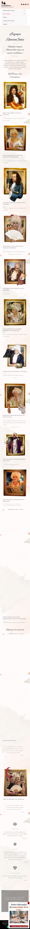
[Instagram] (23, 4)
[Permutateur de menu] (24, 10)
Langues (5, 24)
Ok (8, 926)
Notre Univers (6, 14)
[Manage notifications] (27, 926)
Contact (5, 17)
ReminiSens (6, 5)
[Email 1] (28, 4)
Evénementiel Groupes (9, 10)
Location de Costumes (8, 20)
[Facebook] (21, 4)
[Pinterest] (26, 4)
